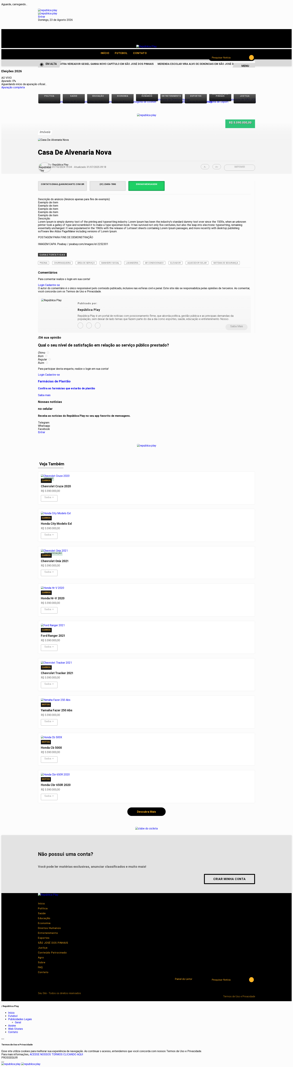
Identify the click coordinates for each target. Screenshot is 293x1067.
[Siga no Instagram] (51, 39)
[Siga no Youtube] (70, 39)
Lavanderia (132, 263)
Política (43, 908)
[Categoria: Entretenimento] (171, 101)
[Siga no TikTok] (80, 39)
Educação (44, 918)
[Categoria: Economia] (123, 101)
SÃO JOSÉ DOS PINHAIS (53, 942)
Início (106, 53)
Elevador (175, 263)
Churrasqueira (62, 263)
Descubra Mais (146, 811)
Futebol (123, 53)
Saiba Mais (236, 326)
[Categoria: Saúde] (74, 101)
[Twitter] (97, 325)
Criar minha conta (229, 879)
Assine (12, 1025)
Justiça (42, 947)
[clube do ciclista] (146, 828)
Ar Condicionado (154, 263)
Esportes (44, 938)
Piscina (43, 263)
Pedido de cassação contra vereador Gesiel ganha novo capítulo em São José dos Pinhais (86, 64)
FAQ (40, 967)
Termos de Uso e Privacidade (239, 996)
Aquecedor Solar (197, 263)
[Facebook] (89, 325)
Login (41, 285)
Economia (44, 923)
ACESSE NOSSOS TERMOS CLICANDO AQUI (56, 1054)
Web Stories (15, 1028)
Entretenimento (48, 933)
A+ (216, 166)
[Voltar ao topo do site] (2, 1038)
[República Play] (146, 46)
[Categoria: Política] (49, 101)
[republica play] (47, 10)
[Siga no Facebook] (41, 39)
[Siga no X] (61, 39)
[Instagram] (80, 325)
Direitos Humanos (49, 928)
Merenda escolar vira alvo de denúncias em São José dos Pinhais (198, 64)
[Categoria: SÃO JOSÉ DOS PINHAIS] (220, 99)
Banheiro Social (110, 263)
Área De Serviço (86, 263)
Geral (18, 1022)
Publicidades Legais (20, 1019)
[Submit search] (251, 57)
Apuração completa (13, 87)
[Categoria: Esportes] (196, 101)
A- (205, 166)
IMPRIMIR (239, 166)
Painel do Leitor (183, 979)
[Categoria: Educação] (98, 101)
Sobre (41, 962)
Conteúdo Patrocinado (52, 952)
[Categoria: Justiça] (245, 101)
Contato (140, 53)
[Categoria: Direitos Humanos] (147, 99)
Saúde (42, 913)
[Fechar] (2, 1061)
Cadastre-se (52, 285)
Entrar (41, 16)
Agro (41, 957)
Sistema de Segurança (225, 263)
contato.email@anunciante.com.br (62, 184)
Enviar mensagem (146, 184)
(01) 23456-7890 (108, 184)
